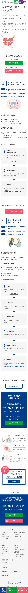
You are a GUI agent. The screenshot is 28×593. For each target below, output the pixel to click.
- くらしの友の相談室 (4, 567)
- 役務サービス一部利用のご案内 (16, 549)
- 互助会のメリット (4, 536)
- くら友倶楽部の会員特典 (16, 554)
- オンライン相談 (4, 562)
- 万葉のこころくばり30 (4, 553)
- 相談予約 (3, 565)
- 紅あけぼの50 (4, 549)
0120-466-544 (15, 407)
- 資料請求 (3, 564)
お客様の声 (4, 571)
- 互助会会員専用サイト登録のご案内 (16, 552)
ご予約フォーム (14, 293)
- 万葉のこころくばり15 (4, 555)
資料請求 (15, 63)
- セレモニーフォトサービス (16, 556)
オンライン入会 (15, 71)
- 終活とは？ (16, 534)
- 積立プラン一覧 (4, 547)
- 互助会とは (4, 534)
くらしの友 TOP (4, 492)
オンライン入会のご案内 (4, 541)
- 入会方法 (3, 540)
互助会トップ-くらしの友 (7, 529)
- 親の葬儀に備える (16, 536)
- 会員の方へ (16, 547)
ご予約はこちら (13, 386)
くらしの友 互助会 (12, 492)
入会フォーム (13, 161)
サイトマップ (5, 575)
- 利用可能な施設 (4, 538)
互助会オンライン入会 (14, 211)
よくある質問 (17, 571)
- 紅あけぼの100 (4, 551)
